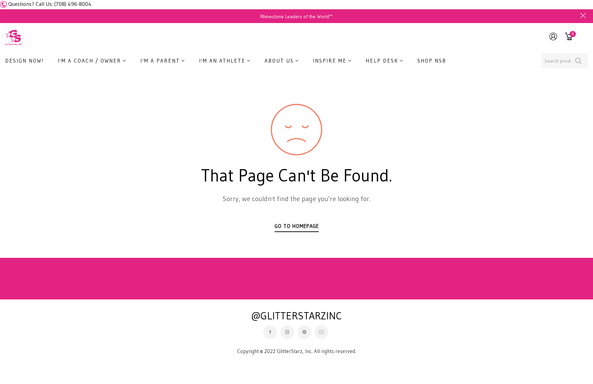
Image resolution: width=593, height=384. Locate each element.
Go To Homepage (297, 226)
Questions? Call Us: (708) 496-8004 (50, 3)
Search (578, 60)
